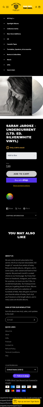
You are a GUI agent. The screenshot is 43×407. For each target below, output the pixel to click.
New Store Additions (14, 34)
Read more (10, 203)
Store (7, 334)
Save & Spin (11, 70)
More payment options (21, 185)
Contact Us (9, 345)
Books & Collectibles (14, 54)
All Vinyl (10, 18)
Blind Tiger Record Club (19, 380)
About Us (8, 331)
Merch (9, 60)
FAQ (6, 356)
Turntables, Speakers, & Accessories (19, 49)
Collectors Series (12, 29)
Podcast (8, 341)
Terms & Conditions (12, 352)
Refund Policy (10, 348)
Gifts (8, 65)
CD (8, 39)
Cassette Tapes (12, 44)
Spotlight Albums (13, 23)
